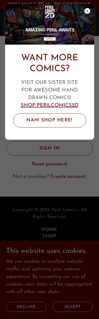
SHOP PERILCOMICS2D (49, 105)
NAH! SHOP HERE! (49, 120)
